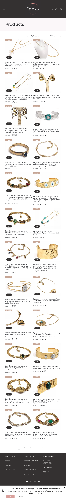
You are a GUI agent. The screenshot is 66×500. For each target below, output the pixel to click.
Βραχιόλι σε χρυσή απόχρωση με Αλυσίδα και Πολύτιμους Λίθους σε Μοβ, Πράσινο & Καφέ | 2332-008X (18, 232)
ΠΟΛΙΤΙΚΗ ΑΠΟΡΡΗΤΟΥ (47, 462)
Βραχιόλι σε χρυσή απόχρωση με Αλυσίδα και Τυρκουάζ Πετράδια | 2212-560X (46, 233)
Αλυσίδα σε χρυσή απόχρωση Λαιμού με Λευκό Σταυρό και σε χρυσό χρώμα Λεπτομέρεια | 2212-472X (18, 64)
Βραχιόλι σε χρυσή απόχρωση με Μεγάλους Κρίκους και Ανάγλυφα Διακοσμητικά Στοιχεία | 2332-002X (17, 400)
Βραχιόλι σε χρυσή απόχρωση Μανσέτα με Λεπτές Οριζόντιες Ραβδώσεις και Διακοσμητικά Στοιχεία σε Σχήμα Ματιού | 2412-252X (47, 199)
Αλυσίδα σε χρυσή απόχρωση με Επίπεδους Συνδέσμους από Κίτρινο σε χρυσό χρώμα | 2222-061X (46, 64)
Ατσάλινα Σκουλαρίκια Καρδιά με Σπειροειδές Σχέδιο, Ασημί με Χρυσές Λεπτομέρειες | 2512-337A (17, 130)
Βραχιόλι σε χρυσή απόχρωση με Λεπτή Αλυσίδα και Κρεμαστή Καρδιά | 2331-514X (18, 334)
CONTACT (8, 465)
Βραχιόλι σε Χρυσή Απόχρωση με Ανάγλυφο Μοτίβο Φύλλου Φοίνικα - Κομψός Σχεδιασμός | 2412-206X (45, 266)
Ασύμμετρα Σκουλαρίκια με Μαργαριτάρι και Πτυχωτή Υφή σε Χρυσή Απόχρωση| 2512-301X (46, 97)
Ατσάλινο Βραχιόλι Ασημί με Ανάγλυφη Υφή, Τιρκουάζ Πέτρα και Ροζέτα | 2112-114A (46, 131)
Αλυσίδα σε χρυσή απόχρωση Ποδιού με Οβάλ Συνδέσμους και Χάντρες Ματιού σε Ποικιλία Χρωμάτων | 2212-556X (19, 97)
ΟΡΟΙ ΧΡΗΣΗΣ (48, 467)
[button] (4, 9)
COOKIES (46, 472)
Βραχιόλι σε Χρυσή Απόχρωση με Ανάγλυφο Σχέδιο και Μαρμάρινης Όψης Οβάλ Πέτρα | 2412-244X (18, 301)
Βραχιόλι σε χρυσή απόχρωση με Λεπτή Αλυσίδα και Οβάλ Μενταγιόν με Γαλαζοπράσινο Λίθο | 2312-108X (46, 334)
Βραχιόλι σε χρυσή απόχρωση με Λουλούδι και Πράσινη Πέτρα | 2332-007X (17, 367)
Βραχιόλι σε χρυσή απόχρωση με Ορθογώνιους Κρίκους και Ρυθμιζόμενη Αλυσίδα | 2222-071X (18, 434)
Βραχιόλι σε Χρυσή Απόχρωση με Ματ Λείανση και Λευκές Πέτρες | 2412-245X (46, 367)
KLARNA (27, 465)
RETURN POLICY (29, 474)
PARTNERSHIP (10, 470)
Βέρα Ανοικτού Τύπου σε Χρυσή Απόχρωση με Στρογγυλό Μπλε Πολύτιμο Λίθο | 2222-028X (18, 164)
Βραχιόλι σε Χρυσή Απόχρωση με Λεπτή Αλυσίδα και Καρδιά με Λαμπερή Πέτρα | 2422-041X (46, 300)
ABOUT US (8, 461)
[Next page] (47, 448)
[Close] (64, 487)
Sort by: (26, 36)
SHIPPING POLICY (30, 470)
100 (41, 448)
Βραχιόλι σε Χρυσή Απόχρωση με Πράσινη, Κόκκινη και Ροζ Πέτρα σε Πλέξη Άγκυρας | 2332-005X (45, 434)
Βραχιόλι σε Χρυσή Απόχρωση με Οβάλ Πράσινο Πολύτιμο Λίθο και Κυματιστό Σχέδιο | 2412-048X (46, 401)
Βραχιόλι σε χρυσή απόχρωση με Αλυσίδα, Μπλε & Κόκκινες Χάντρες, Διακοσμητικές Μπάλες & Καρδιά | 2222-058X (18, 266)
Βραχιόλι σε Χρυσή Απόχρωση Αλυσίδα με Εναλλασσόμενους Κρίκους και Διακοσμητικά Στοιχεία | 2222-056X (46, 164)
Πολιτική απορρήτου (35, 493)
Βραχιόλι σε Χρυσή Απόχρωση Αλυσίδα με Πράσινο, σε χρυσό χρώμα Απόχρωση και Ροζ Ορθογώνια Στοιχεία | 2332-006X (18, 198)
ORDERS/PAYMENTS (31, 461)
